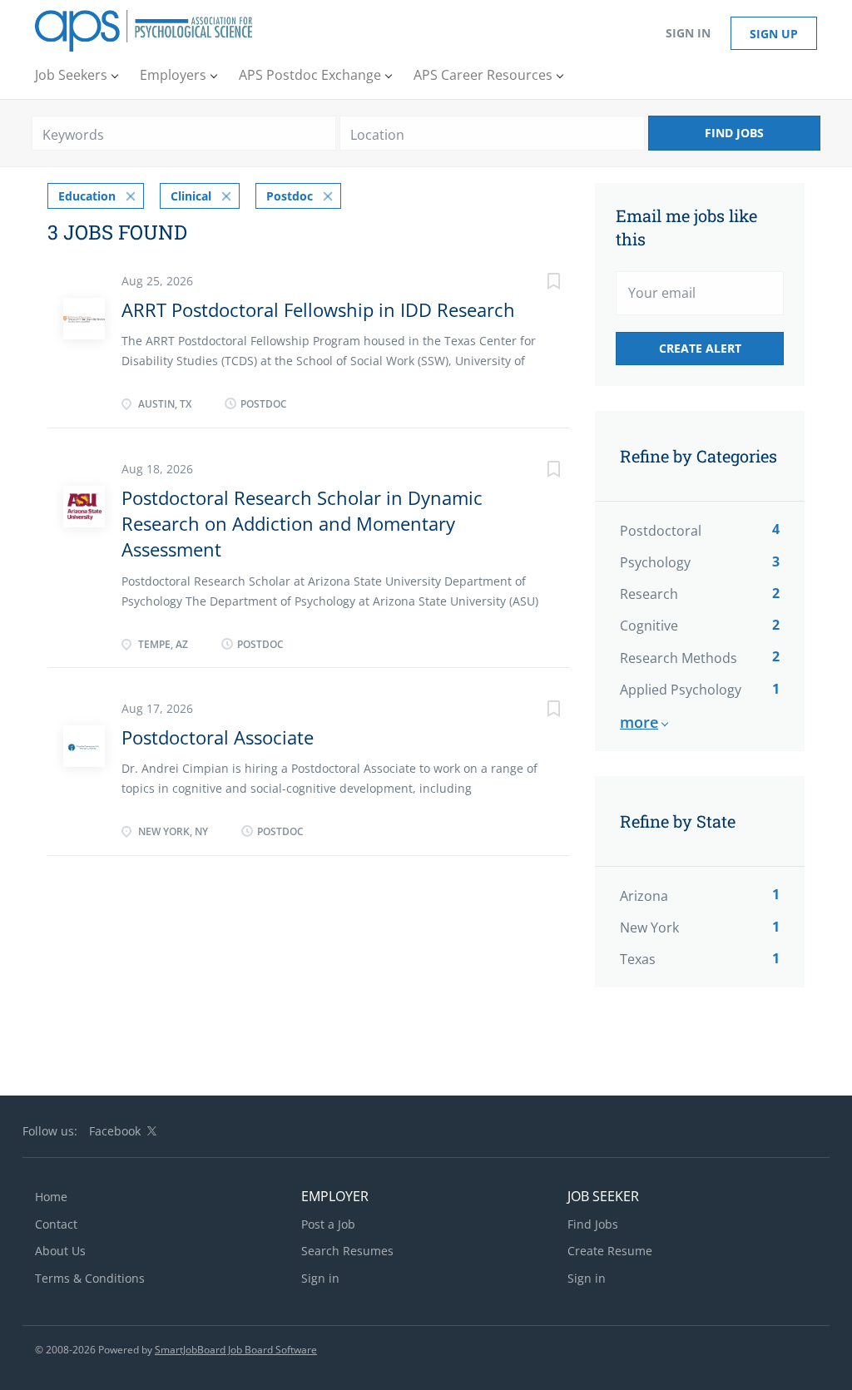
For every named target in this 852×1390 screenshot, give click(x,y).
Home (51, 1197)
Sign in (688, 33)
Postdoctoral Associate (217, 737)
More (639, 722)
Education (87, 196)
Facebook (115, 1131)
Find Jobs (734, 133)
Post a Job (328, 1224)
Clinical (191, 196)
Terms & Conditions (90, 1278)
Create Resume (609, 1251)
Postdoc (289, 196)
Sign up (774, 34)
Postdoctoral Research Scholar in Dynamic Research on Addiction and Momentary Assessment (302, 523)
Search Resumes (347, 1251)
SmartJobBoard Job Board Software (236, 1350)
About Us (60, 1251)
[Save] (536, 283)
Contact (56, 1224)
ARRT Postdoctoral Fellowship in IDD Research (318, 309)
